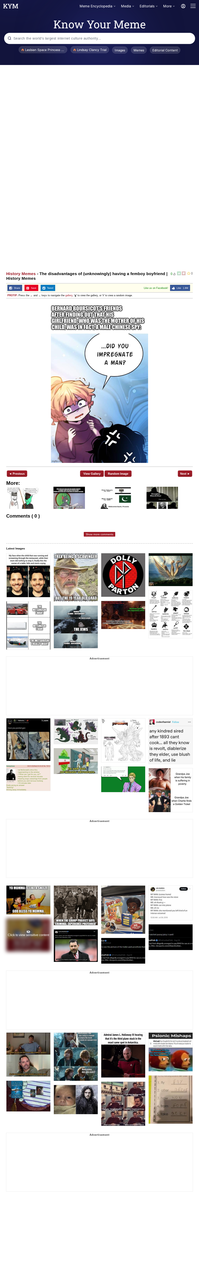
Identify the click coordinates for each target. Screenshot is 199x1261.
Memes (139, 50)
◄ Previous (17, 473)
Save (32, 288)
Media (126, 6)
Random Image (118, 473)
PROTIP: (12, 295)
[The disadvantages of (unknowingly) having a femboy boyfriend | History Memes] (99, 382)
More (167, 6)
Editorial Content (165, 50)
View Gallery (91, 473)
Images (120, 50)
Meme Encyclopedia (96, 6)
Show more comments (99, 534)
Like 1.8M (181, 288)
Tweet (49, 288)
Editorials (147, 6)
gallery (68, 295)
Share (16, 288)
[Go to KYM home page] (10, 7)
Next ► (185, 473)
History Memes (21, 273)
